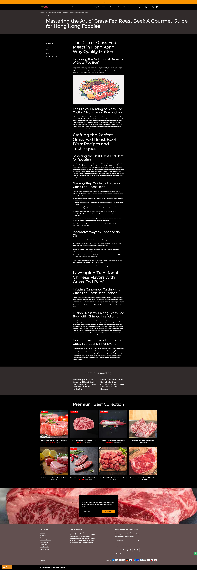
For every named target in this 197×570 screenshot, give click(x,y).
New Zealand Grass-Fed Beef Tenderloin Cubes (113, 477)
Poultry (90, 7)
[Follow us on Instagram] (127, 550)
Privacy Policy (44, 542)
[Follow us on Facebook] (117, 550)
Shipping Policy (44, 547)
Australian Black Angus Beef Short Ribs (143, 440)
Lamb (71, 7)
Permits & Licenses (45, 540)
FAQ (41, 537)
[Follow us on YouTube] (134, 550)
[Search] (149, 7)
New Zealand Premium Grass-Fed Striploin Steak (83, 477)
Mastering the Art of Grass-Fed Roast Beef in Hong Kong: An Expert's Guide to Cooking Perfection (84, 384)
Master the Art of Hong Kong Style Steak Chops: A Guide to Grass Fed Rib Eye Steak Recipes (112, 384)
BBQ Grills (97, 7)
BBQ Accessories (107, 7)
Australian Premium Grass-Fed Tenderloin (113, 440)
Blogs (129, 7)
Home (41, 12)
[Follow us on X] (124, 550)
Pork (84, 7)
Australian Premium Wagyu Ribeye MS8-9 (83, 440)
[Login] (153, 7)
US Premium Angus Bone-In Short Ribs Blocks (54, 477)
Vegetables (117, 7)
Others (45, 12)
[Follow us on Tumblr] (120, 553)
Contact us (43, 535)
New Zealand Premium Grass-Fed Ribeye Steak (143, 477)
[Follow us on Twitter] (120, 550)
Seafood (77, 7)
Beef (66, 7)
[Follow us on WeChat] (137, 550)
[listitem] (46, 56)
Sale (124, 7)
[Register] (138, 540)
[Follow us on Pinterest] (131, 550)
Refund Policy (44, 544)
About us (42, 533)
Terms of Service (44, 549)
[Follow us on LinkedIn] (117, 553)
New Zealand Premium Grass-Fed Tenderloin (54, 440)
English (140, 7)
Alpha (48, 16)
